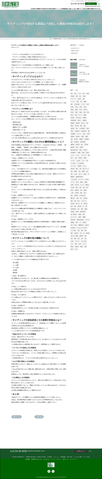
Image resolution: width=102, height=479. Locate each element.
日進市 (72, 112)
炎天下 (72, 249)
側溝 (81, 192)
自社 (77, 128)
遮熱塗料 (72, 123)
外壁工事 (80, 157)
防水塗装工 (77, 131)
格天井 (72, 190)
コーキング (83, 104)
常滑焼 (87, 152)
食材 (72, 171)
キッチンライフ (74, 217)
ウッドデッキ (73, 166)
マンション (79, 133)
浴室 (72, 174)
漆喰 (72, 200)
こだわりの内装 (74, 179)
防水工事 (77, 125)
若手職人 (81, 147)
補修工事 (77, 246)
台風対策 (72, 211)
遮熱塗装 (84, 120)
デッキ (72, 243)
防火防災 (85, 198)
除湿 (72, 206)
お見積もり (76, 233)
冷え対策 (72, 187)
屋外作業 (85, 203)
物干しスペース (86, 168)
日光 (82, 238)
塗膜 (85, 246)
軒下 (81, 198)
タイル (83, 160)
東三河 (72, 115)
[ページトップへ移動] (90, 451)
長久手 (80, 109)
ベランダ (79, 93)
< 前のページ (16, 417)
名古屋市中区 (73, 209)
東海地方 (87, 184)
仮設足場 (72, 128)
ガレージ (84, 166)
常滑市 (83, 152)
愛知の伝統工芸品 (74, 149)
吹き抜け (87, 179)
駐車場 (85, 190)
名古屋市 (72, 117)
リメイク (82, 184)
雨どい (72, 157)
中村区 (84, 96)
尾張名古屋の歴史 (80, 219)
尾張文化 (77, 144)
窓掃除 (80, 214)
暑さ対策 (79, 206)
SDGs (77, 147)
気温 (89, 131)
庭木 (84, 214)
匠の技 (77, 182)
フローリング (83, 155)
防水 (84, 93)
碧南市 (80, 112)
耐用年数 (77, 123)
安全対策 (72, 203)
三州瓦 (75, 174)
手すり (85, 192)
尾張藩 (79, 152)
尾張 (88, 112)
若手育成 (86, 144)
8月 (81, 233)
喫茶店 (80, 217)
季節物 (75, 171)
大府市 (80, 106)
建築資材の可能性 (79, 176)
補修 (77, 101)
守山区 (76, 106)
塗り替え (79, 98)
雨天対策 (72, 168)
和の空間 (77, 192)
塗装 (75, 93)
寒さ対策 (76, 139)
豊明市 (76, 109)
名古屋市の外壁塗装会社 (43, 477)
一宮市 (72, 192)
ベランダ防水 (73, 230)
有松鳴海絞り (73, 152)
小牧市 (72, 241)
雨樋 (82, 209)
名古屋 (87, 93)
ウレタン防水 (83, 241)
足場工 (87, 128)
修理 (77, 222)
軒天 (87, 171)
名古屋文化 (76, 141)
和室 (75, 206)
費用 (81, 125)
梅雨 (72, 233)
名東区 (72, 106)
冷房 (79, 171)
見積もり (79, 120)
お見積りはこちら (91, 3)
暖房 (77, 187)
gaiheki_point (74, 53)
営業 (85, 230)
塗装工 (72, 131)
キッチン (72, 182)
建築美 (86, 182)
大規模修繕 (73, 133)
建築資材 (72, 176)
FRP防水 (84, 222)
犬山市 (80, 243)
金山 (78, 209)
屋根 (77, 96)
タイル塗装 (73, 163)
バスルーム (87, 219)
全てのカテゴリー (75, 48)
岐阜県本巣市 (82, 211)
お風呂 (72, 184)
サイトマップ (73, 459)
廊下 (87, 187)
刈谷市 (85, 106)
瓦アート (80, 174)
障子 (86, 206)
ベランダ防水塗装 (80, 163)
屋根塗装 (84, 117)
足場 (76, 115)
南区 (72, 195)
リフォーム (73, 101)
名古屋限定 (87, 139)
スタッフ (80, 115)
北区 (84, 98)
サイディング (73, 98)
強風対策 (72, 147)
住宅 (72, 238)
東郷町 (72, 109)
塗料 (78, 238)
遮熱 (75, 238)
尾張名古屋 (73, 219)
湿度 (85, 235)
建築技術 (72, 144)
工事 (87, 123)
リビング (72, 155)
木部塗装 (76, 195)
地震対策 (77, 190)
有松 (72, 139)
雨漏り (72, 125)
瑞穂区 (85, 101)
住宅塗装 (87, 233)
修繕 (82, 230)
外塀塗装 (79, 166)
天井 (81, 190)
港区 (88, 104)
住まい (76, 249)
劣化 (85, 238)
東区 (89, 155)
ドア (80, 222)
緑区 (72, 104)
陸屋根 (83, 171)
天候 (80, 168)
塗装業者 (81, 235)
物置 (77, 198)
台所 (87, 160)
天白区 (88, 133)
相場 (84, 125)
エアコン (77, 155)
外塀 (78, 230)
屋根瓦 (85, 174)
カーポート (73, 160)
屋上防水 (87, 225)
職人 (82, 144)
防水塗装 (77, 136)
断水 (78, 200)
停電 (75, 200)
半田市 (76, 112)
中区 (81, 101)
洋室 (84, 187)
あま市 (84, 133)
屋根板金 (72, 222)
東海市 (81, 246)
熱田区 (86, 136)
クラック (84, 243)
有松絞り (85, 149)
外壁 (72, 93)
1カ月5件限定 (82, 128)
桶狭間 (84, 217)
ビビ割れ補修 (76, 104)
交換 (76, 157)
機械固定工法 (81, 225)
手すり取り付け (82, 195)
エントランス (81, 179)
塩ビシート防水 (74, 225)
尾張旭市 (72, 136)
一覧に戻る (39, 417)
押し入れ (77, 203)
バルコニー (77, 241)
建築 (72, 141)
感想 (76, 243)
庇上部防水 (73, 227)
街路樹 (86, 209)
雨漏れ (72, 246)
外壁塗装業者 (73, 120)
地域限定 (81, 139)
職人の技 (77, 184)
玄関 (80, 187)
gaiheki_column (75, 50)
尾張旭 (85, 157)
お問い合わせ (78, 117)
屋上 (80, 96)
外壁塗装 (72, 96)
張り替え (78, 160)
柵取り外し (73, 198)
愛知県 (85, 115)
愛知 (84, 112)
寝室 (77, 168)
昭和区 (81, 182)
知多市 (80, 149)
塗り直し (83, 123)
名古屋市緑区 (82, 141)
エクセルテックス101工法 (82, 227)
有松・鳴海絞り (74, 214)
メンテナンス (83, 200)
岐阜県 (77, 211)
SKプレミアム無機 (74, 235)
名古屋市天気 (83, 131)
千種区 (82, 136)
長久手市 (85, 109)
